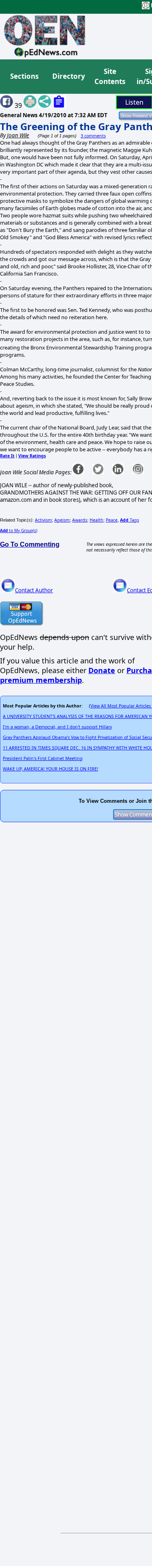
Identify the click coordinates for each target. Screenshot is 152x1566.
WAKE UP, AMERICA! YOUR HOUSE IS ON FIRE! (50, 769)
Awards (79, 520)
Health (96, 520)
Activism (43, 520)
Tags (129, 520)
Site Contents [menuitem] (109, 76)
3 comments (93, 136)
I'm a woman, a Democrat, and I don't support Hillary (57, 727)
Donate (101, 670)
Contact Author (34, 590)
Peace (112, 520)
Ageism (62, 520)
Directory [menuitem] (68, 76)
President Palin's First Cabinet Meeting (43, 758)
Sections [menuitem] (24, 76)
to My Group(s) (18, 530)
